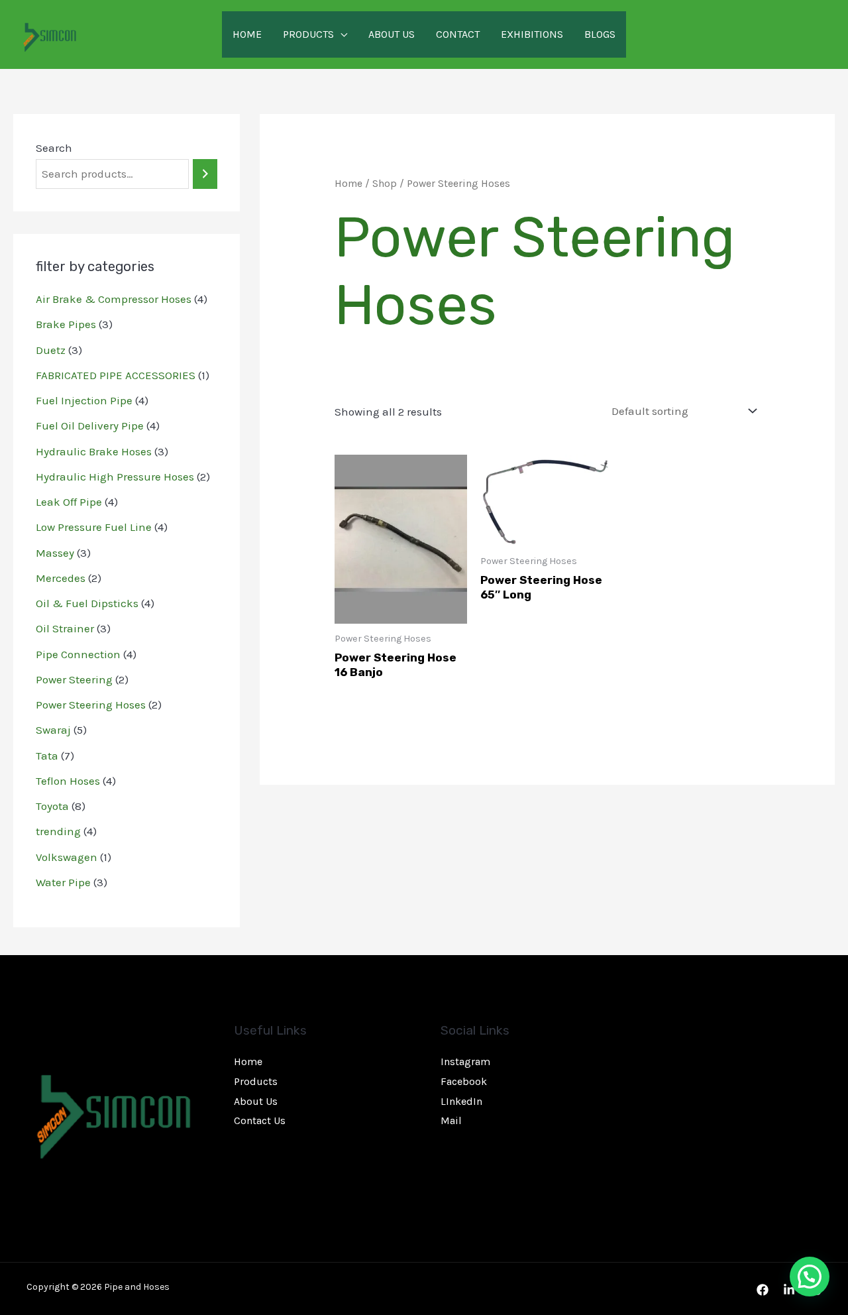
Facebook (464, 1081)
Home (247, 34)
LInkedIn (461, 1101)
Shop (384, 184)
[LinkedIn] (789, 1290)
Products (308, 34)
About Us (391, 34)
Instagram (465, 1061)
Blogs (599, 34)
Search (54, 147)
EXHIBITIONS (532, 34)
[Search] (205, 174)
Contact (458, 34)
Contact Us (260, 1120)
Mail (451, 1120)
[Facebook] (762, 1290)
